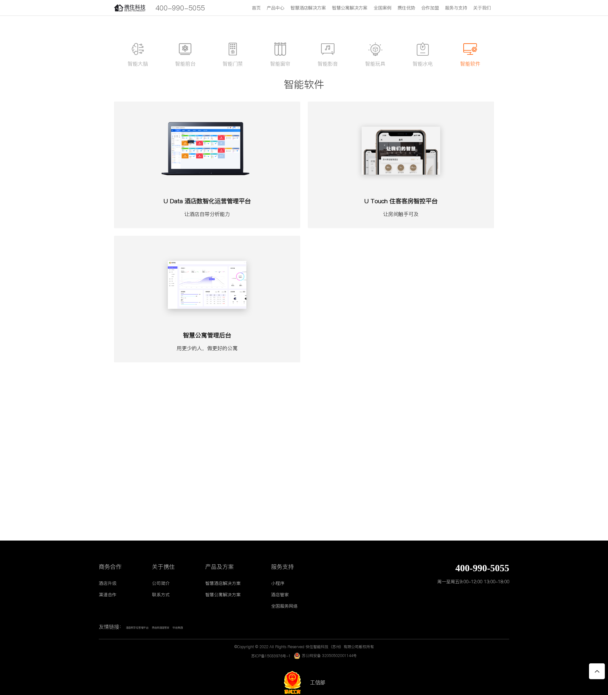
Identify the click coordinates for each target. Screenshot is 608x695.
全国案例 (382, 8)
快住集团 (178, 627)
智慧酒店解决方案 (308, 8)
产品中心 (275, 8)
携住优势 (406, 8)
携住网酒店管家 (160, 627)
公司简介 (161, 583)
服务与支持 (456, 8)
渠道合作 (108, 595)
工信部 (314, 682)
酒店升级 (108, 583)
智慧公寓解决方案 (349, 8)
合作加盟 (430, 8)
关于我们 (482, 8)
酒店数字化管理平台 (137, 627)
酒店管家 (280, 595)
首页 (256, 8)
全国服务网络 (284, 606)
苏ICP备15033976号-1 (271, 656)
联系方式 (161, 595)
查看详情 (207, 221)
